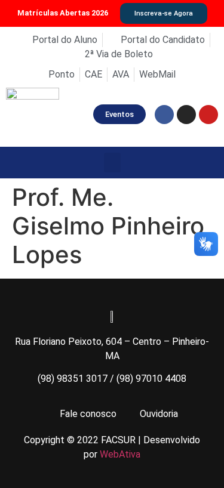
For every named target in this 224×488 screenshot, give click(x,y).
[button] (112, 162)
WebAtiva (120, 454)
